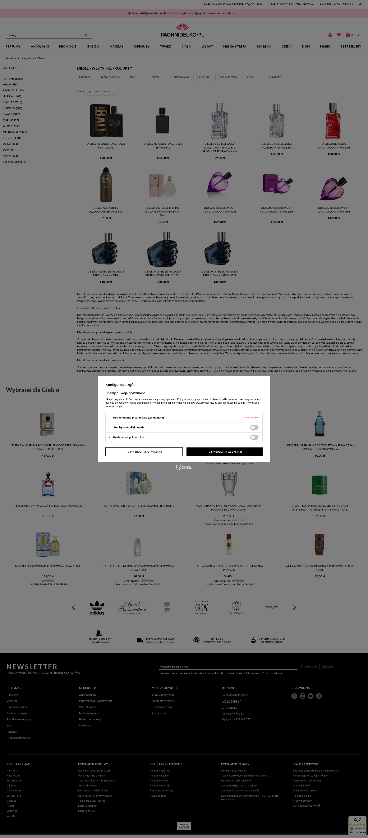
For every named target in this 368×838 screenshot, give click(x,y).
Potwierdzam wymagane (144, 451)
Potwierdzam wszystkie (224, 451)
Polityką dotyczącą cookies (192, 399)
